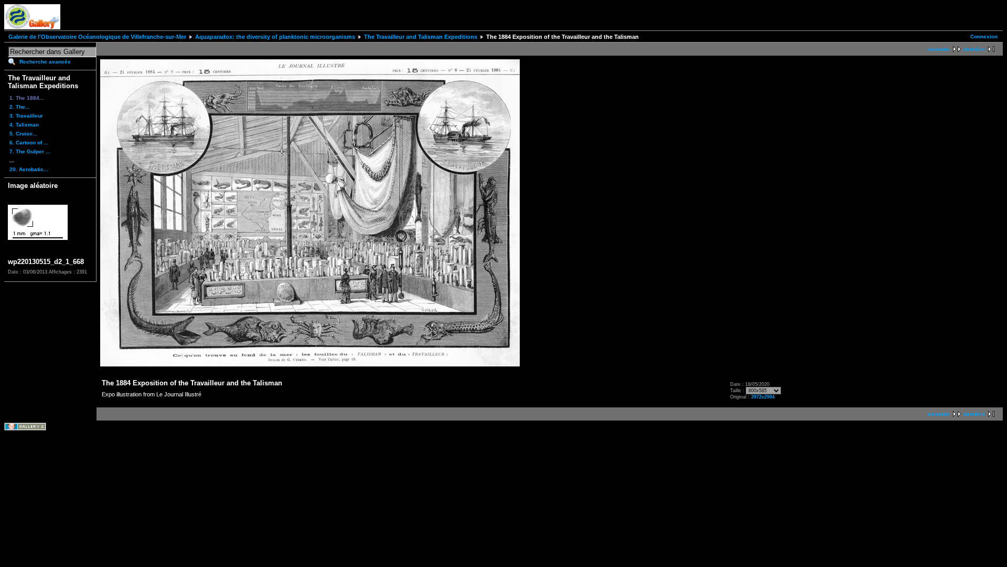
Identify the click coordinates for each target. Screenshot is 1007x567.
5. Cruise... (23, 133)
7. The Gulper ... (29, 151)
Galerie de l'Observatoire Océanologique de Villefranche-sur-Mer (97, 37)
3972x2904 (763, 397)
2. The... (19, 107)
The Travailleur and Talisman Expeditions (420, 37)
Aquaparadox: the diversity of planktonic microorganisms (275, 37)
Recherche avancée (45, 62)
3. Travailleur (26, 116)
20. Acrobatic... (28, 169)
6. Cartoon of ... (28, 142)
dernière (974, 49)
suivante (938, 49)
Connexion (984, 36)
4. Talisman (24, 125)
